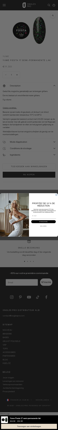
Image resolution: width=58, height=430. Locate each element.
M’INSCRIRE (43, 221)
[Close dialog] (56, 195)
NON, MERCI (43, 226)
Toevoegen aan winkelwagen (29, 426)
